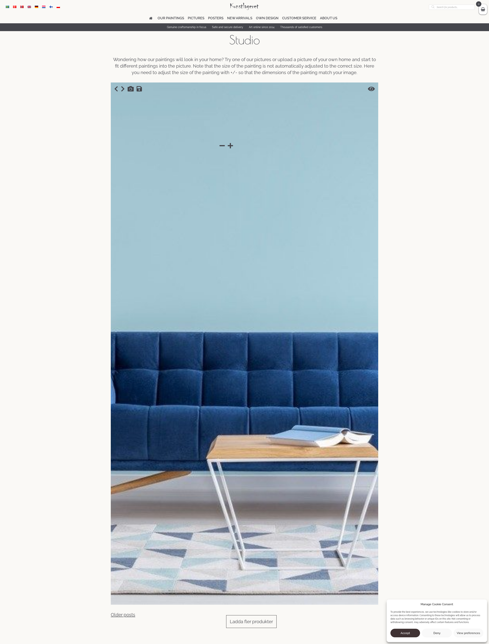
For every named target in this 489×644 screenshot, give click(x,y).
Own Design (267, 18)
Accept (405, 633)
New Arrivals (239, 18)
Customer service (299, 18)
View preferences (468, 633)
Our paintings (171, 18)
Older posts (123, 614)
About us (328, 18)
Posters (215, 18)
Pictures (196, 18)
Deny (436, 633)
